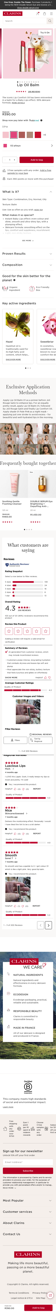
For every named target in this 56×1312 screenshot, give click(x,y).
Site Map (40, 1298)
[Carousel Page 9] (36, 82)
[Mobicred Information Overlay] (41, 120)
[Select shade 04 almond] (30, 135)
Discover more (13, 359)
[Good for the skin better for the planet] (14, 280)
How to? (38, 210)
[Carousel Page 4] (24, 82)
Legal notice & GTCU (22, 1298)
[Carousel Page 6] (29, 82)
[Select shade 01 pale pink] (5, 135)
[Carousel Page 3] (22, 82)
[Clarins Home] (12, 13)
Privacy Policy (39, 1293)
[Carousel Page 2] (20, 82)
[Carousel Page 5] (26, 82)
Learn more (8, 1107)
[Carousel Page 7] (31, 82)
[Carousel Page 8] (33, 82)
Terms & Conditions (19, 1293)
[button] (28, 191)
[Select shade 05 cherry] (38, 135)
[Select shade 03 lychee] (22, 135)
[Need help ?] (50, 1295)
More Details (18, 103)
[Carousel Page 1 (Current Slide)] (17, 82)
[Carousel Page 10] (38, 82)
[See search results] (50, 21)
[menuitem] (37, 13)
